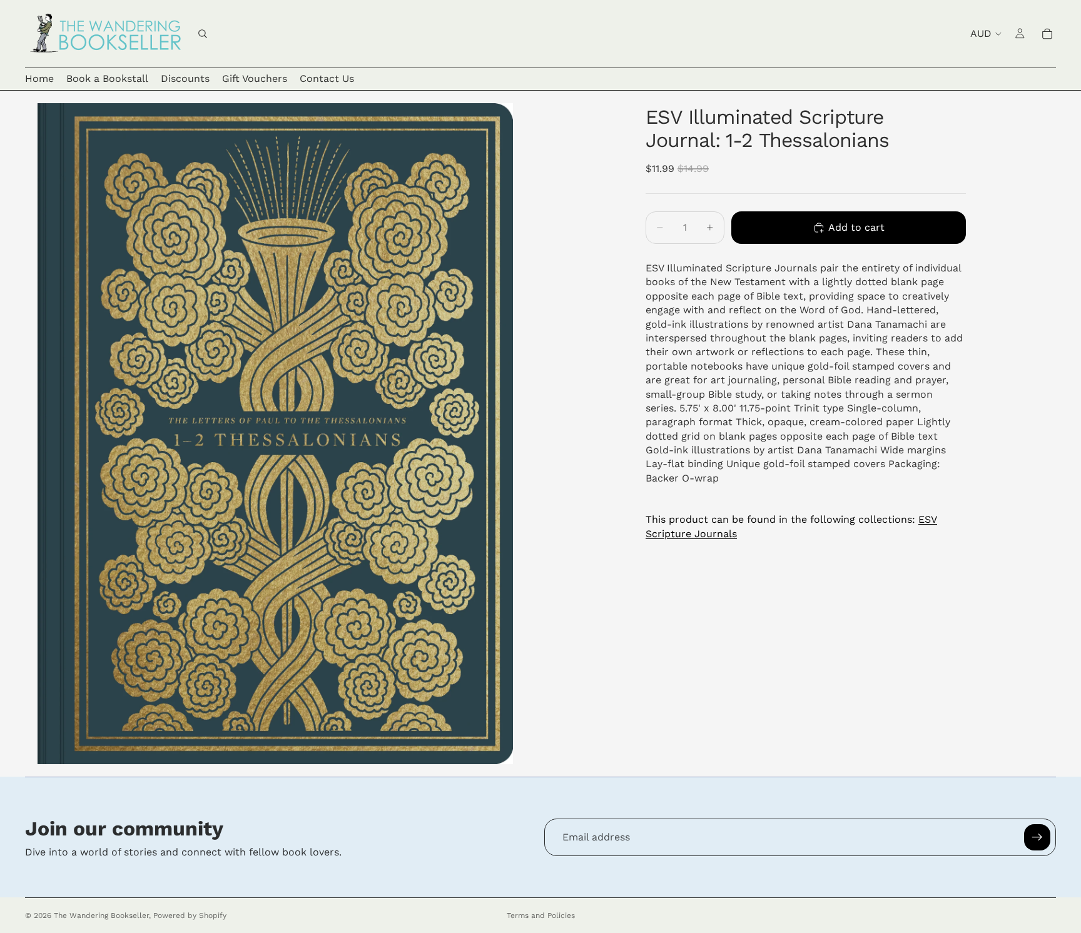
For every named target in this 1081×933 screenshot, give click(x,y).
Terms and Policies (541, 915)
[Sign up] (1037, 837)
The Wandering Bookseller (101, 915)
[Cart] (1047, 34)
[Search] (202, 34)
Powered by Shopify (189, 915)
